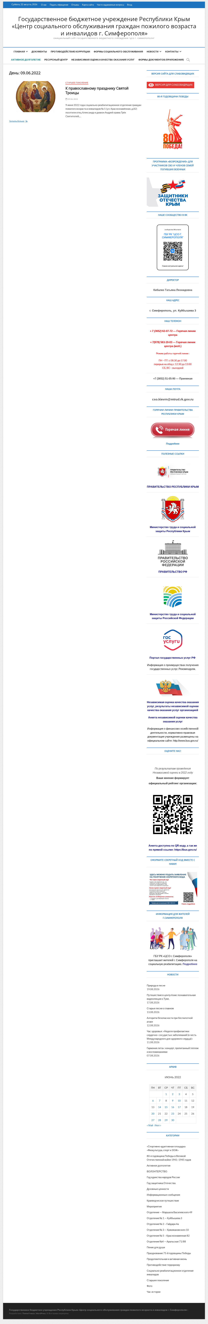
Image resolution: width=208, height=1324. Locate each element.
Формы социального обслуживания (118, 51)
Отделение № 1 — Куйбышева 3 (164, 1218)
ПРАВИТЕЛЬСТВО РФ (172, 571)
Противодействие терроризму (163, 1264)
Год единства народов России (163, 1177)
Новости (152, 51)
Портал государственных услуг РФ (173, 657)
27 (152, 1120)
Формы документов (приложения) (161, 59)
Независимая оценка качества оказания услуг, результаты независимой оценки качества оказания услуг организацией (173, 706)
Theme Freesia (28, 1313)
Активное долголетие (26, 59)
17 (179, 1107)
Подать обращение (59, 4)
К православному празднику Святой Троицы (97, 90)
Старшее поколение (76, 82)
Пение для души (156, 1247)
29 (166, 1120)
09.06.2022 (72, 99)
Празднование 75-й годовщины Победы (169, 1253)
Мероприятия (154, 1206)
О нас (44, 4)
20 (152, 1113)
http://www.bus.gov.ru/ (185, 740)
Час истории (153, 1291)
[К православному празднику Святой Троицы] (35, 96)
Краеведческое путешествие (163, 1200)
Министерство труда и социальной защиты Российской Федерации (173, 616)
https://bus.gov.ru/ (185, 849)
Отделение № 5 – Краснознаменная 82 (168, 1235)
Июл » (158, 1125)
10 (179, 1100)
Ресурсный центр (56, 59)
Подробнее (172, 443)
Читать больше (24, 121)
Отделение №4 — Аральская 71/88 (166, 1241)
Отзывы (75, 4)
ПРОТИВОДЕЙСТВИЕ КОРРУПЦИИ (70, 51)
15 (166, 1107)
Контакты (172, 51)
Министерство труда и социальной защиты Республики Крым (173, 529)
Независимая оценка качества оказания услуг (103, 59)
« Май (150, 1125)
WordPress (41, 1313)
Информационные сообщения (163, 1194)
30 (172, 1120)
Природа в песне (156, 985)
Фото (149, 1285)
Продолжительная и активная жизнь (167, 1258)
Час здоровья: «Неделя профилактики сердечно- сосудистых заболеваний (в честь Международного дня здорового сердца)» (171, 1035)
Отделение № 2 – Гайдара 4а (163, 1223)
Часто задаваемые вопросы (110, 4)
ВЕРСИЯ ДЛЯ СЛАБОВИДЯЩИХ (173, 84)
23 (172, 1113)
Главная (19, 51)
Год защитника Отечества (161, 1183)
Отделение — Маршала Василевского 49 (169, 1212)
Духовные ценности (158, 1188)
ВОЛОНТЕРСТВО (157, 1171)
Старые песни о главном (160, 1008)
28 (159, 1120)
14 (159, 1107)
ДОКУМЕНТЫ (39, 51)
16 (172, 1107)
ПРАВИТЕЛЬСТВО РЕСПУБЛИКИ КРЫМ (173, 486)
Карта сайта (88, 4)
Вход (129, 4)
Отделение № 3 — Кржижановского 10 (168, 1229)
